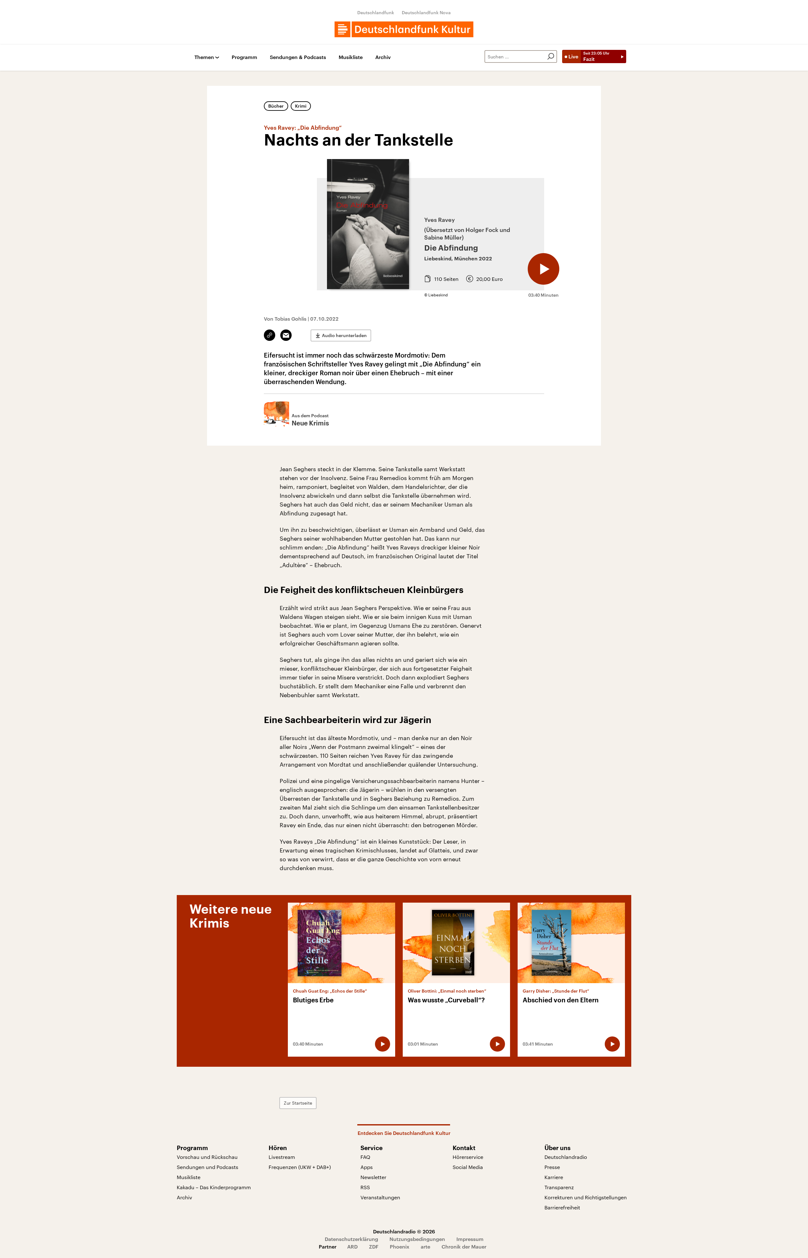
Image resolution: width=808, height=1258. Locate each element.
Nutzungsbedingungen (417, 1239)
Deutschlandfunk (375, 12)
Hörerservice (468, 1157)
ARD (352, 1246)
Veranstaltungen (380, 1197)
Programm (244, 57)
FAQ (365, 1157)
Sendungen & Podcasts (298, 57)
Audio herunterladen (344, 335)
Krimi (300, 106)
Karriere (553, 1177)
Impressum (470, 1239)
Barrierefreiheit (562, 1207)
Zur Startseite (298, 1103)
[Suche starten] (550, 56)
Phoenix (399, 1246)
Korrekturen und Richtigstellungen (585, 1197)
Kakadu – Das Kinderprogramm (214, 1187)
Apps (366, 1167)
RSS (365, 1187)
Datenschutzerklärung (351, 1239)
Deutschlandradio (565, 1157)
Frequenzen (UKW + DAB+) (300, 1167)
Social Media (468, 1167)
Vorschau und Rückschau (207, 1157)
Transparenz (559, 1187)
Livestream (282, 1157)
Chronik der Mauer (464, 1246)
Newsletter (373, 1177)
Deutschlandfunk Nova (426, 12)
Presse (552, 1167)
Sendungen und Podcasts (207, 1167)
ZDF (373, 1246)
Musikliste (351, 57)
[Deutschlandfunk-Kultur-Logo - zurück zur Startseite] (404, 29)
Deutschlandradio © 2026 (404, 1231)
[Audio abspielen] (543, 269)
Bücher (276, 106)
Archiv (383, 57)
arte (425, 1246)
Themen (204, 57)
